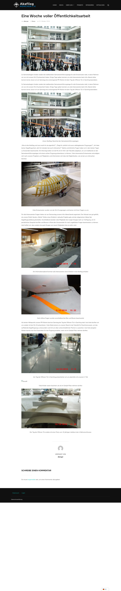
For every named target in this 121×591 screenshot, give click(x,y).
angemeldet (31, 479)
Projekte (80, 5)
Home (55, 5)
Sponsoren (90, 5)
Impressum (15, 493)
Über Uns (69, 5)
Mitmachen (100, 5)
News (61, 5)
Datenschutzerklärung (16, 499)
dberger (26, 21)
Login (23, 493)
